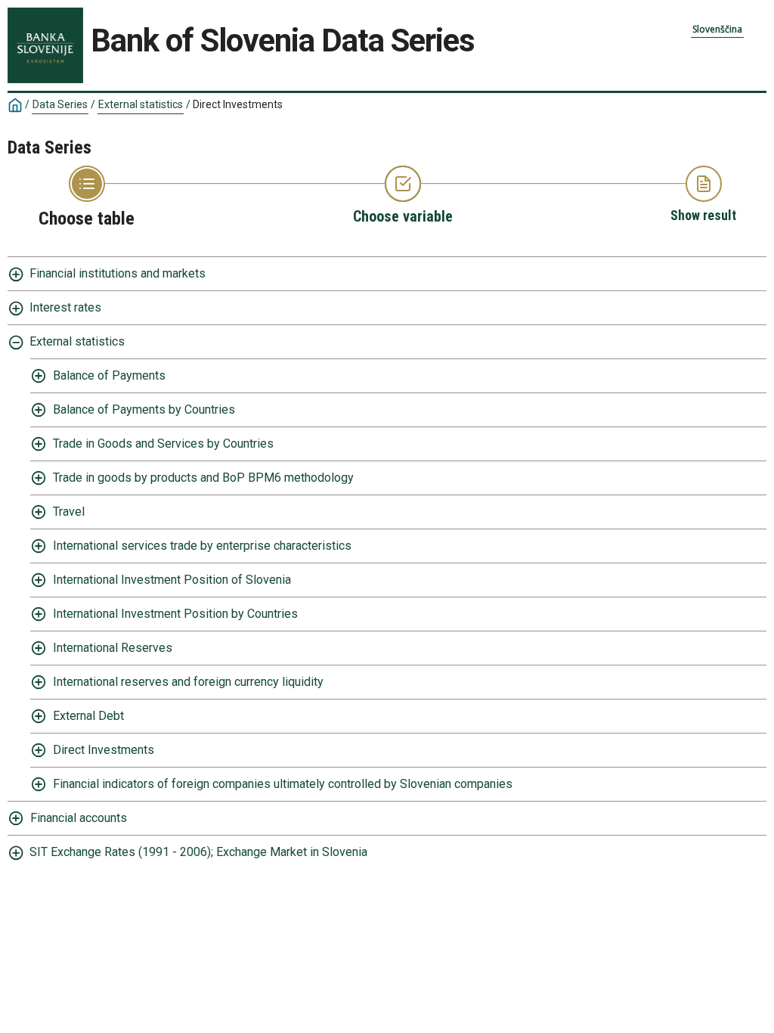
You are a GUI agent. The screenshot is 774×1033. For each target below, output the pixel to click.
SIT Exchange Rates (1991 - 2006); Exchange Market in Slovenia (198, 852)
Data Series (60, 104)
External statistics (140, 104)
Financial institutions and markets (117, 273)
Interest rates (65, 307)
